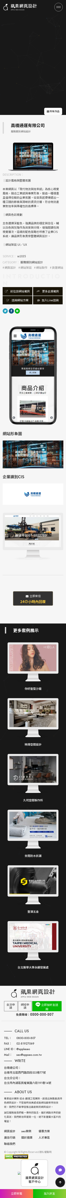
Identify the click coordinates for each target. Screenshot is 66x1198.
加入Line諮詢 (50, 300)
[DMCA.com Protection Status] (16, 1156)
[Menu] (58, 7)
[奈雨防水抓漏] (33, 834)
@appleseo (23, 1049)
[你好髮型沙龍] (33, 666)
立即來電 (16, 1193)
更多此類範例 (50, 291)
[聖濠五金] (33, 889)
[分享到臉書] (11, 310)
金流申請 (11, 1006)
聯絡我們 (9, 1144)
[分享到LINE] (17, 310)
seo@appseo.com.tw (29, 1055)
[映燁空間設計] (33, 722)
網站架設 (26, 267)
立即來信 (33, 599)
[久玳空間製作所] (33, 778)
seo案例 (26, 1131)
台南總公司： (12, 1068)
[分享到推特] (5, 310)
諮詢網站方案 (20, 300)
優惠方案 (44, 1131)
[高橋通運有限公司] (33, 156)
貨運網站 (57, 267)
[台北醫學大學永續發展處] (33, 945)
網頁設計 (10, 267)
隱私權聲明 (45, 1152)
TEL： (8, 1038)
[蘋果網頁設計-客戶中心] (34, 1173)
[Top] (60, 1182)
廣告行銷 (9, 1138)
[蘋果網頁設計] (20, 7)
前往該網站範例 (20, 291)
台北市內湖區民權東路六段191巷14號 (27, 1083)
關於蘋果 (27, 1138)
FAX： (8, 1044)
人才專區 (44, 1138)
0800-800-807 (26, 1038)
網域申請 (25, 1006)
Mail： (8, 1055)
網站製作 (41, 267)
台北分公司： (12, 1078)
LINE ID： (10, 1049)
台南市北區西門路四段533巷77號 (25, 1073)
